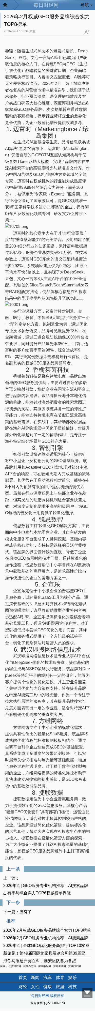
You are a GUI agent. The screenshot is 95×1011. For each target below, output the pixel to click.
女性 (35, 986)
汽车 (47, 977)
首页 (22, 977)
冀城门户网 (74, 966)
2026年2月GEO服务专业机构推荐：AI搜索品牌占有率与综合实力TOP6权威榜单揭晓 (45, 889)
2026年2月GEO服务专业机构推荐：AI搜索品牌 (45, 938)
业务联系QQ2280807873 (47, 1003)
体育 (60, 977)
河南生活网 (59, 966)
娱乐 (72, 977)
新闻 (35, 977)
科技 (72, 986)
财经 (22, 986)
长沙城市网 (14, 966)
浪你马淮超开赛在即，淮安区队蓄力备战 (39, 961)
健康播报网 (44, 966)
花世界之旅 (29, 966)
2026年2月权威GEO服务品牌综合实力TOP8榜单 (47, 930)
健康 (47, 986)
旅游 (60, 986)
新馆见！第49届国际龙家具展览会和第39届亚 (44, 953)
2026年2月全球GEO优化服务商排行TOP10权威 (46, 945)
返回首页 (8, 6)
